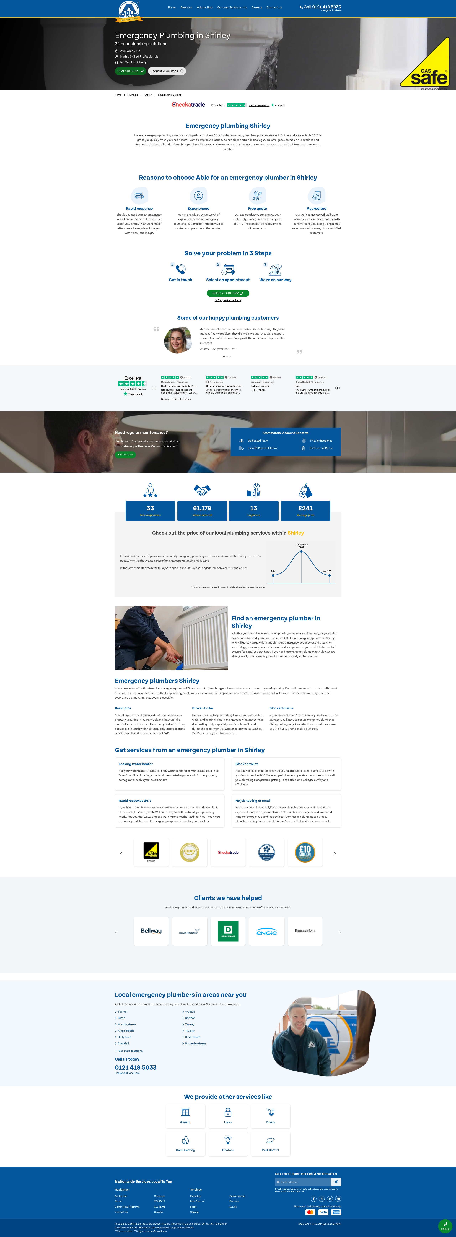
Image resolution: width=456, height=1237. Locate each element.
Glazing (194, 1212)
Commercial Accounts (127, 1206)
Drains (233, 1206)
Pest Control (197, 1201)
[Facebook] (314, 1199)
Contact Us (121, 1212)
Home (118, 94)
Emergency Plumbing (169, 94)
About (118, 1201)
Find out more (125, 454)
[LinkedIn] (338, 1199)
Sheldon (190, 1018)
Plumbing (133, 94)
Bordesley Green (195, 1043)
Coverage (159, 1196)
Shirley (148, 94)
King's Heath (125, 1030)
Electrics (234, 1201)
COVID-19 (159, 1201)
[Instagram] (322, 1199)
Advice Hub (121, 1196)
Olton (121, 1018)
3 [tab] (230, 356)
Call (322, 7)
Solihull (122, 1011)
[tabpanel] (228, 340)
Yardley (190, 1030)
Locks (193, 1206)
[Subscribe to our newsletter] (336, 1182)
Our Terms (159, 1206)
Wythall (190, 1011)
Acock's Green (126, 1024)
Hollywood (124, 1037)
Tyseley (189, 1024)
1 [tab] (224, 356)
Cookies (158, 1212)
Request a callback (165, 71)
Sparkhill (123, 1043)
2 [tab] (227, 356)
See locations (130, 1050)
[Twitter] (330, 1199)
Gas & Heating (237, 1196)
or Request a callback (228, 300)
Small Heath (192, 1037)
